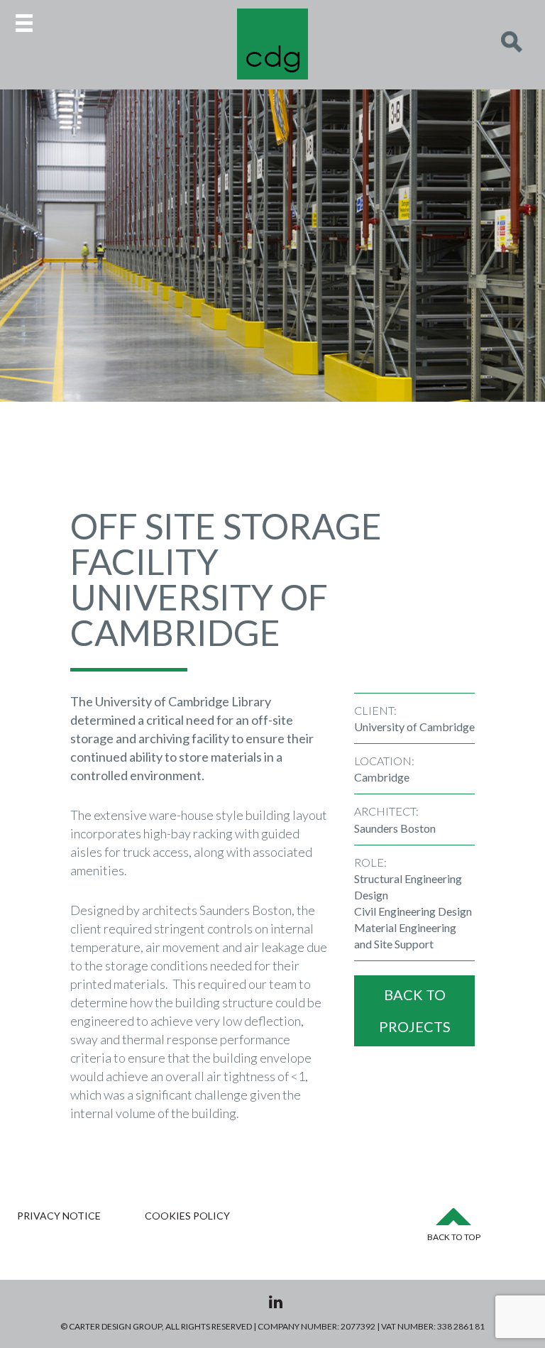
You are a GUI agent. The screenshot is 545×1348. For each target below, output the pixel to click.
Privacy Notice (59, 1216)
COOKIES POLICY (187, 1216)
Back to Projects (415, 1010)
